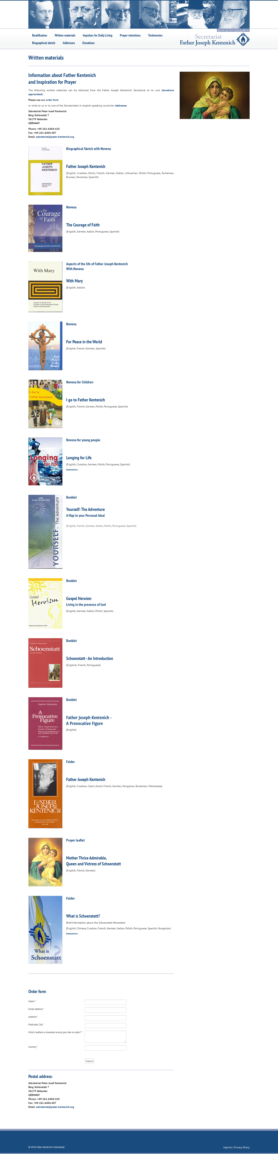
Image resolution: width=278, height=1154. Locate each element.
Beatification (39, 35)
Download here (72, 469)
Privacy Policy (242, 1147)
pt (237, 30)
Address (33, 1016)
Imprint (228, 1147)
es (231, 30)
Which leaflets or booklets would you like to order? (55, 1032)
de (219, 30)
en (223, 30)
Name (32, 1001)
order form (52, 100)
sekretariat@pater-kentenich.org (55, 136)
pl (227, 30)
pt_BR (242, 30)
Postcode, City (36, 1024)
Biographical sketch (43, 43)
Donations (88, 43)
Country (33, 1046)
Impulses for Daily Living (97, 35)
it (234, 30)
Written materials (65, 35)
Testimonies (155, 35)
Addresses (69, 43)
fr (248, 30)
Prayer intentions (130, 35)
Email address (36, 1009)
